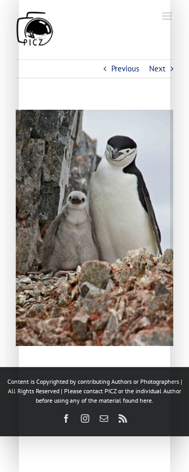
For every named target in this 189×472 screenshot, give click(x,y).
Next (157, 69)
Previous (125, 69)
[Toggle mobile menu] (167, 16)
